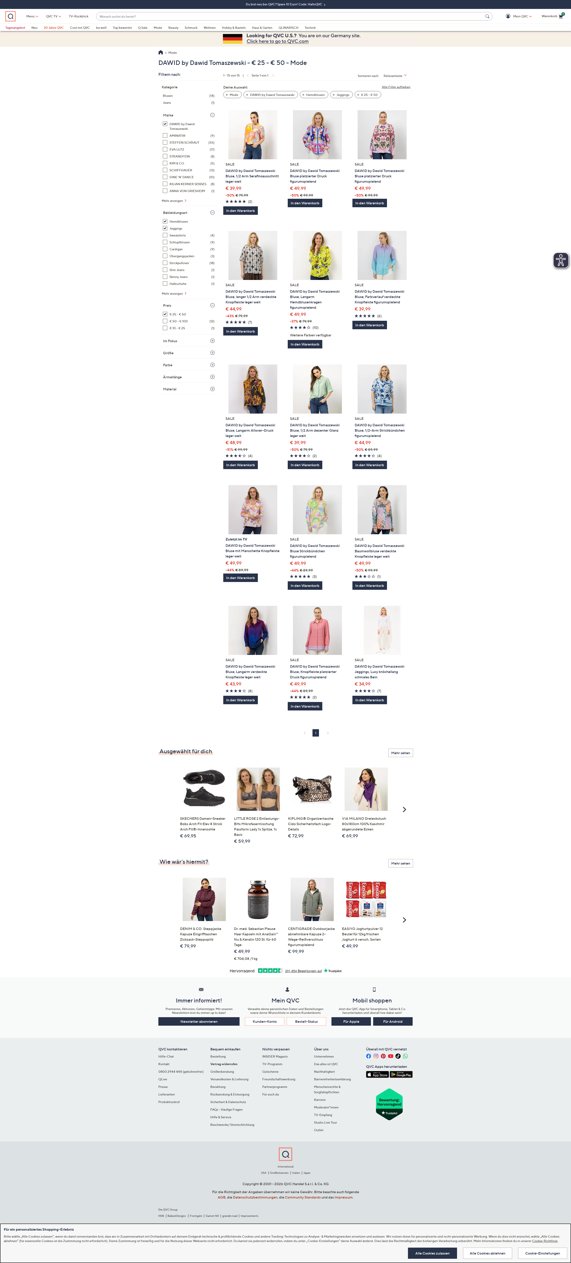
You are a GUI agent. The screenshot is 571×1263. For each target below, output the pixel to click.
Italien (296, 1172)
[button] (514, 16)
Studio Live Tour (325, 1122)
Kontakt (164, 1064)
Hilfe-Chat (166, 1056)
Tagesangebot (15, 27)
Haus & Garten (262, 27)
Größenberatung (222, 1071)
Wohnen (210, 27)
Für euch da (270, 1094)
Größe (168, 353)
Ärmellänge (172, 377)
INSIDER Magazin (275, 1056)
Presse (163, 1087)
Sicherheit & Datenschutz (228, 1102)
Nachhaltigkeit (324, 1071)
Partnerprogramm (274, 1087)
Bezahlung (218, 1087)
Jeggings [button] (342, 95)
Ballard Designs (177, 1215)
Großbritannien (279, 1172)
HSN (161, 1215)
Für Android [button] (393, 1021)
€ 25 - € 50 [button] (369, 95)
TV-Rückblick (78, 16)
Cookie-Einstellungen (542, 1253)
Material (169, 389)
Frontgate (196, 1215)
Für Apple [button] (351, 1021)
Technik (310, 27)
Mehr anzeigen (173, 201)
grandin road (229, 1215)
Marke (168, 115)
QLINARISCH (288, 27)
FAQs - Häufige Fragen (226, 1109)
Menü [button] (30, 16)
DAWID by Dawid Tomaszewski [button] (271, 95)
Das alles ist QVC (326, 1064)
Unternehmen (324, 1056)
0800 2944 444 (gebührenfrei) (181, 1071)
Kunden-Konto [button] (265, 1021)
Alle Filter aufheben (396, 87)
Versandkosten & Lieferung (229, 1079)
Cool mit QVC (80, 27)
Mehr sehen (400, 753)
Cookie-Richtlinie (545, 1241)
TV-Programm (272, 1064)
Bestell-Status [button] (306, 1021)
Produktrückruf (169, 1102)
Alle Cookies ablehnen (487, 1253)
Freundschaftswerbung (278, 1079)
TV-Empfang (323, 1115)
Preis (167, 305)
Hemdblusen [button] (315, 95)
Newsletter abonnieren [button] (198, 1021)
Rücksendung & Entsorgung (229, 1094)
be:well (101, 27)
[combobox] (289, 16)
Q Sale (142, 27)
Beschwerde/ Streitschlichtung (232, 1124)
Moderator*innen (326, 1107)
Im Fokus (170, 341)
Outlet (318, 1130)
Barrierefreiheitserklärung (332, 1079)
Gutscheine (270, 1071)
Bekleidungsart (175, 212)
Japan (306, 1172)
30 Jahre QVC (54, 27)
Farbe (167, 365)
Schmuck (191, 27)
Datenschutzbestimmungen (255, 1197)
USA (264, 1172)
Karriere (320, 1100)
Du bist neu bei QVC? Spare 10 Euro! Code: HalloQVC (284, 4)
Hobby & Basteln (234, 27)
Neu (34, 27)
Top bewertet (122, 27)
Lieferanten (166, 1094)
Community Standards (303, 1197)
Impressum (344, 1197)
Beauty (173, 27)
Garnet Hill (212, 1215)
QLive (162, 1079)
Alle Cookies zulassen (432, 1253)
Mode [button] (233, 95)
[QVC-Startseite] (161, 53)
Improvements (249, 1215)
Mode (158, 27)
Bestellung (218, 1056)
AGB (222, 1197)
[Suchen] (488, 16)
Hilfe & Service (220, 1117)
